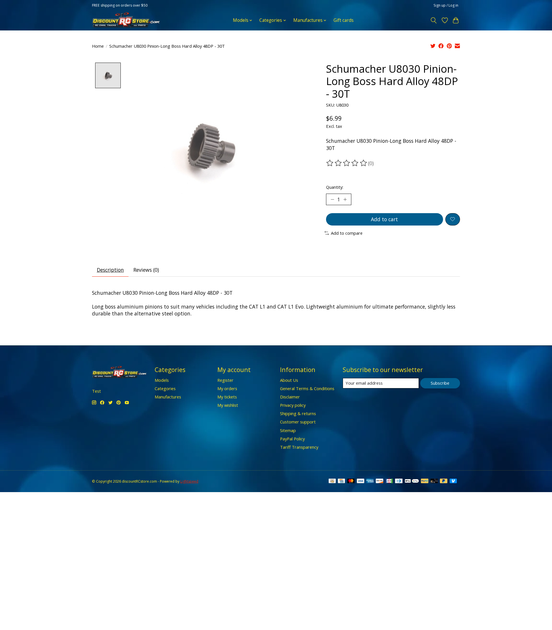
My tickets (227, 397)
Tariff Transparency (299, 447)
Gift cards (344, 20)
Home (98, 46)
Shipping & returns (298, 413)
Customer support (298, 422)
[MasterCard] (351, 481)
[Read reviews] (347, 163)
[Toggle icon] (434, 20)
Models (162, 380)
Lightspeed (189, 481)
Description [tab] (110, 269)
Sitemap (288, 430)
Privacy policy (293, 405)
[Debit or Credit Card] (434, 481)
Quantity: (334, 187)
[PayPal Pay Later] (443, 481)
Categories (165, 388)
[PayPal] (424, 481)
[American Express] (370, 481)
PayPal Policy (292, 439)
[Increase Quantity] (345, 199)
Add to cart (384, 219)
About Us (289, 380)
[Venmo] (453, 481)
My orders (227, 388)
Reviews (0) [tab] (146, 269)
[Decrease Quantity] (332, 199)
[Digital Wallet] (412, 481)
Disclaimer (290, 397)
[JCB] (389, 481)
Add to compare (347, 233)
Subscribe (440, 383)
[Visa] (360, 481)
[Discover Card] (379, 481)
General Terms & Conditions (307, 388)
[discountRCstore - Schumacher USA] (126, 20)
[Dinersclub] (398, 481)
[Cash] (332, 481)
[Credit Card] (341, 481)
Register (225, 380)
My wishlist (227, 405)
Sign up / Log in (446, 5)
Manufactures (168, 397)
